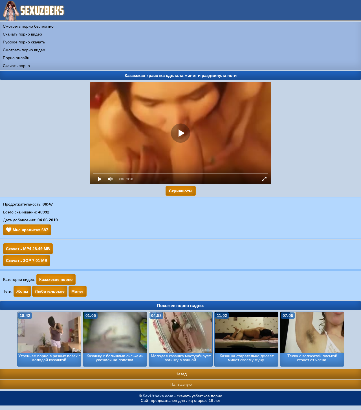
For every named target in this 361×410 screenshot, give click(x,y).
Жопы (22, 291)
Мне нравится (30, 230)
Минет (77, 291)
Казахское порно (56, 279)
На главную (181, 384)
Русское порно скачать (24, 42)
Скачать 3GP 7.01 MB (26, 260)
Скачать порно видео (22, 34)
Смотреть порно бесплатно (28, 26)
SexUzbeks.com (158, 396)
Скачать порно (16, 65)
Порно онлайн (16, 58)
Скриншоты (180, 191)
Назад (181, 374)
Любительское (50, 291)
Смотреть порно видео (24, 50)
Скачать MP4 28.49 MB (28, 248)
